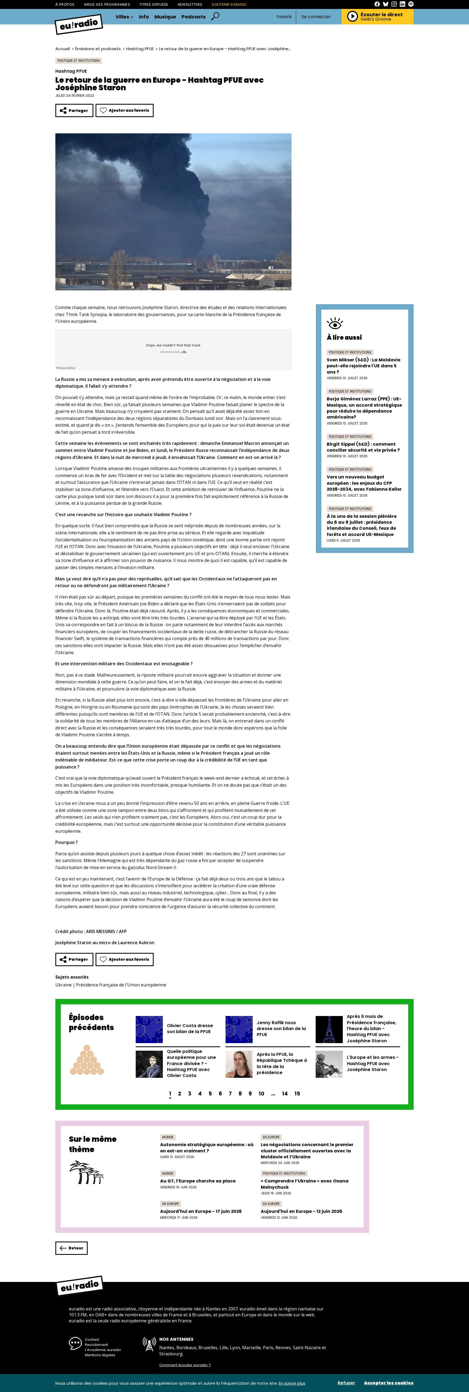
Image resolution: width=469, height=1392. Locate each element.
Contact (92, 1339)
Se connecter (316, 17)
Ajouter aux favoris (129, 110)
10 (261, 1093)
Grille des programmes (107, 4)
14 (285, 1093)
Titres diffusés (154, 4)
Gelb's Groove (376, 19)
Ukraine (63, 985)
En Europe (271, 1137)
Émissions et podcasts (98, 49)
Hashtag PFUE (140, 49)
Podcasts (194, 16)
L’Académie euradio (103, 1349)
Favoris (284, 17)
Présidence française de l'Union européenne (121, 985)
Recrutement (96, 1344)
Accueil (62, 49)
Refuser (346, 1383)
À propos (64, 4)
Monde (167, 1137)
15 (297, 1093)
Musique (165, 16)
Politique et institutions (79, 60)
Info (144, 16)
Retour (76, 1248)
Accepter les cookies (389, 1383)
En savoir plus (292, 1383)
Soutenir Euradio (229, 4)
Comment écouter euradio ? (185, 1365)
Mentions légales (100, 1355)
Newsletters (190, 4)
